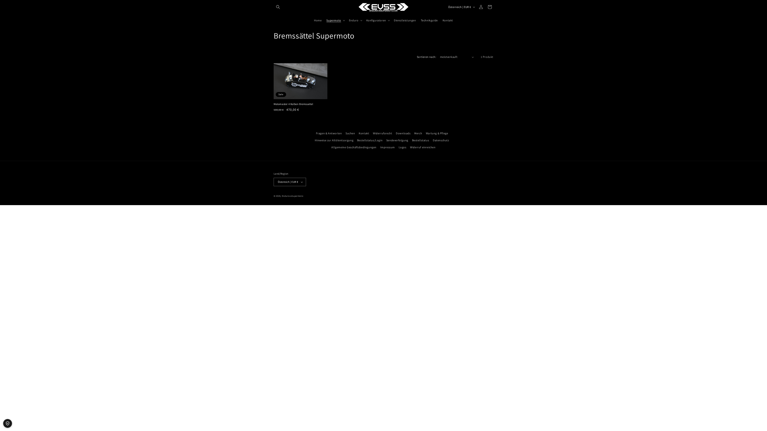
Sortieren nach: (426, 57)
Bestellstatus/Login (370, 140)
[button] (278, 7)
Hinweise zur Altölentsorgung (334, 140)
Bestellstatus (420, 140)
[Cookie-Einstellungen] (7, 423)
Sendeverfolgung (397, 140)
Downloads (403, 133)
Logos (402, 147)
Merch (418, 133)
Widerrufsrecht (382, 133)
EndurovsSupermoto (292, 196)
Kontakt (364, 133)
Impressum (387, 147)
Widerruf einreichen (422, 147)
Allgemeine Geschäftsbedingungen (354, 147)
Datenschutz (441, 140)
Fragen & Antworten (329, 133)
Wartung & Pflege (437, 133)
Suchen (350, 133)
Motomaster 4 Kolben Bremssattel (293, 104)
